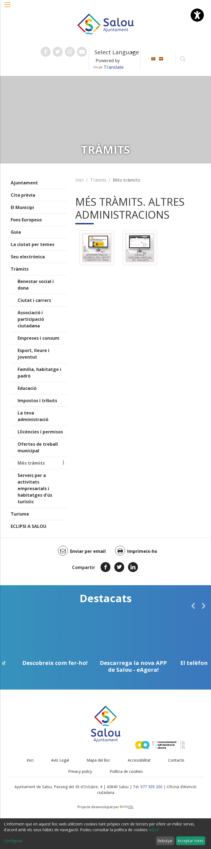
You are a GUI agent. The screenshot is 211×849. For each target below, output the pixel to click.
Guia (16, 232)
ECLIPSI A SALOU (28, 526)
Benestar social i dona (36, 284)
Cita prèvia (23, 195)
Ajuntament (24, 183)
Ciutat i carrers (34, 300)
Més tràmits (31, 463)
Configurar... (14, 840)
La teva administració (33, 416)
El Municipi (22, 207)
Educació (27, 388)
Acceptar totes (190, 840)
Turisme (20, 514)
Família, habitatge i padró (39, 372)
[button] (7, 7)
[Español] (161, 58)
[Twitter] (119, 567)
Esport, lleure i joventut (33, 353)
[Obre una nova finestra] (46, 52)
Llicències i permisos (40, 432)
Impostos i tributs (37, 401)
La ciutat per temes (32, 244)
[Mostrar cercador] (183, 58)
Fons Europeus (26, 220)
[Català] (153, 58)
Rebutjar (165, 840)
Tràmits (20, 269)
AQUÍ (154, 829)
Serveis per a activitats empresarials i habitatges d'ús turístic (35, 488)
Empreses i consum (38, 338)
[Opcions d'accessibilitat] (197, 15)
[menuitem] (153, 58)
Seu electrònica (28, 257)
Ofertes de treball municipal (38, 447)
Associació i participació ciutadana (31, 319)
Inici (79, 180)
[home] (105, 24)
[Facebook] (105, 567)
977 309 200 (151, 786)
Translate (114, 67)
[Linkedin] (133, 567)
